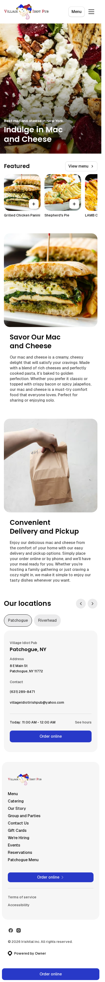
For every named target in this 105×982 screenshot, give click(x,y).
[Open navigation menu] (91, 12)
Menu (77, 11)
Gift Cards (17, 830)
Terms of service (22, 897)
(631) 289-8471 (22, 692)
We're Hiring (18, 837)
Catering (16, 801)
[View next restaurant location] (92, 604)
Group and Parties (24, 815)
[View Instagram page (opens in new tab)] (18, 930)
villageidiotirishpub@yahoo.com (37, 703)
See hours (83, 722)
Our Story (17, 808)
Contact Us (18, 823)
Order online (51, 736)
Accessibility (19, 905)
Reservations (20, 852)
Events (14, 845)
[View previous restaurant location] (81, 604)
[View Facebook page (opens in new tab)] (11, 930)
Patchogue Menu (23, 859)
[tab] (18, 620)
